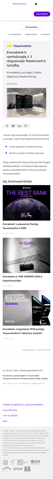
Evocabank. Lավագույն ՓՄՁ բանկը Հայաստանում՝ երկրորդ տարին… (23, 331)
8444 (5, 421)
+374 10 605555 (10, 415)
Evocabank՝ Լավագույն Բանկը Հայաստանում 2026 (20, 226)
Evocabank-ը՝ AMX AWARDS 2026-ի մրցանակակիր (22, 278)
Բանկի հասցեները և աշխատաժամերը (23, 404)
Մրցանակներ (31, 34)
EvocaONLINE (42, 14)
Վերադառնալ (31, 27)
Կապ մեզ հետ (10, 410)
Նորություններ (14, 34)
